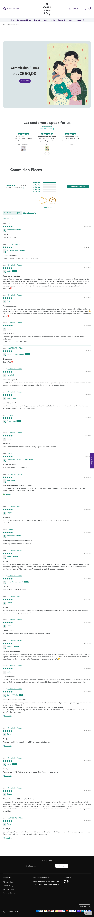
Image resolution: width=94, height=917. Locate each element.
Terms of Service (9, 893)
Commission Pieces (24, 20)
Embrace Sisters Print (15, 244)
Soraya (10, 415)
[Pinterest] (68, 881)
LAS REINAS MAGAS (16, 348)
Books (52, 20)
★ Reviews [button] (92, 461)
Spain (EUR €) (73, 9)
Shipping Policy (8, 889)
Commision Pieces (13, 25)
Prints (12, 20)
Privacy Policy (8, 882)
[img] (47, 126)
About (71, 20)
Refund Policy (8, 886)
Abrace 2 (11, 530)
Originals (37, 20)
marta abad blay (17, 912)
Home (4, 25)
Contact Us (80, 20)
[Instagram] (65, 881)
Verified (46, 207)
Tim (9, 223)
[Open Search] (4, 8)
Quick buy (25, 81)
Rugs (45, 20)
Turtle (10, 453)
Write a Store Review (78, 187)
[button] (37, 182)
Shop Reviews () (29, 213)
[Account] (84, 9)
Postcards (61, 20)
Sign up (61, 866)
